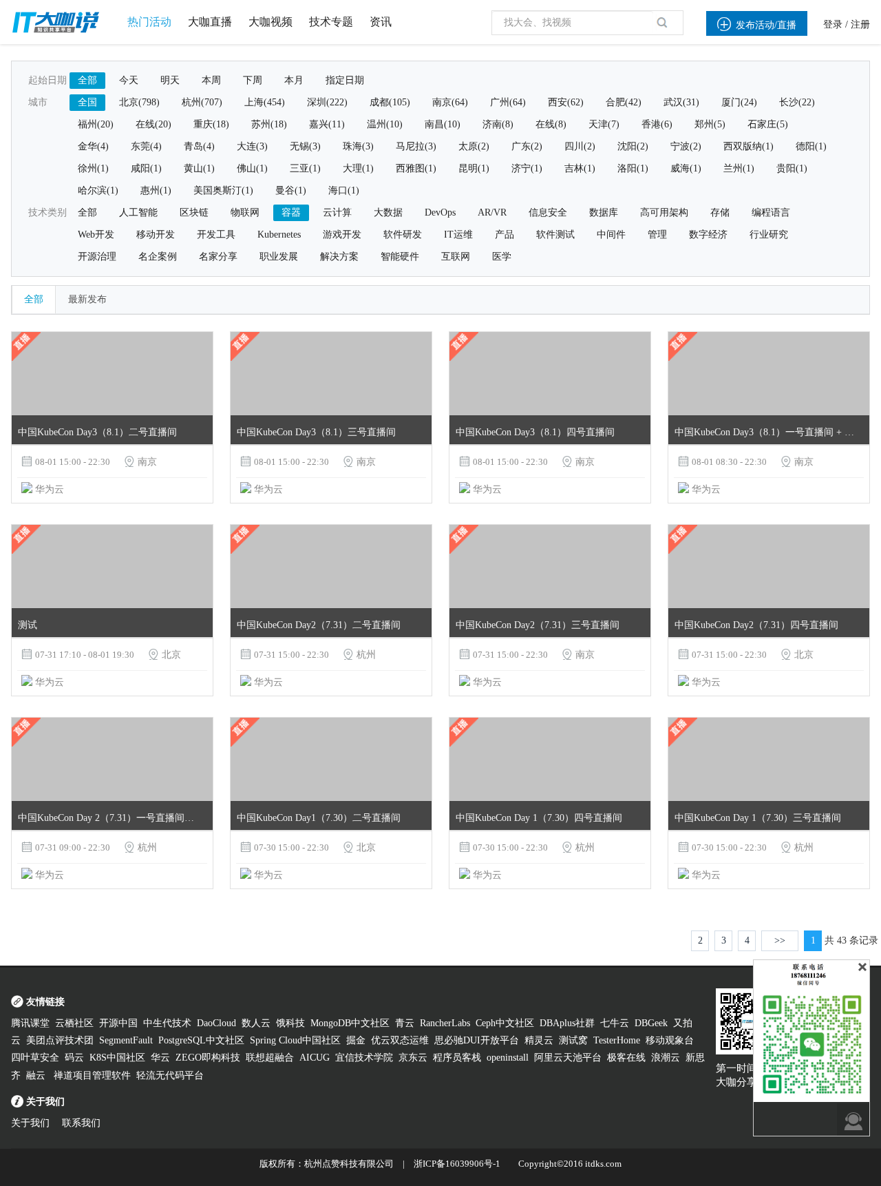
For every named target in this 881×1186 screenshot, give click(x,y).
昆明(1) (473, 168)
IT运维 (458, 234)
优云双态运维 (400, 1040)
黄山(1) (199, 168)
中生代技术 (167, 1023)
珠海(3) (358, 146)
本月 (294, 80)
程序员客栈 (457, 1057)
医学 (501, 256)
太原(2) (473, 146)
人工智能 (138, 212)
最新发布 (87, 299)
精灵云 (538, 1040)
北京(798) (139, 102)
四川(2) (579, 146)
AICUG (314, 1057)
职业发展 (278, 256)
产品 (504, 234)
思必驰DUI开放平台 (476, 1040)
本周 (211, 80)
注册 (860, 24)
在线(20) (153, 124)
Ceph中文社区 (505, 1023)
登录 (832, 24)
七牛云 (614, 1023)
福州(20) (96, 124)
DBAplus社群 (567, 1023)
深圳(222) (327, 102)
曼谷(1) (290, 190)
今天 (128, 80)
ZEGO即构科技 (208, 1057)
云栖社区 (74, 1023)
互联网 (455, 256)
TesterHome (616, 1040)
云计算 (337, 212)
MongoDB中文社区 (350, 1023)
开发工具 (216, 234)
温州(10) (385, 124)
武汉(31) (681, 102)
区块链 (194, 212)
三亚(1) (305, 168)
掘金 (355, 1040)
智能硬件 (400, 256)
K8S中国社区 (117, 1057)
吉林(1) (579, 168)
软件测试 (555, 234)
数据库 (603, 212)
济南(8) (497, 124)
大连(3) (252, 146)
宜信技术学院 (364, 1057)
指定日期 (345, 80)
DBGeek (651, 1023)
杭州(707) (202, 102)
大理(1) (358, 168)
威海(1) (685, 168)
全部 (87, 80)
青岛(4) (199, 146)
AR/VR (492, 212)
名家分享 (218, 256)
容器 (291, 212)
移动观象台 (670, 1040)
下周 (252, 80)
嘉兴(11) (327, 124)
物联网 (245, 212)
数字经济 (708, 234)
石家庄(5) (767, 124)
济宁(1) (526, 168)
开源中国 (118, 1023)
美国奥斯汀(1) (223, 190)
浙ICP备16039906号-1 (457, 1163)
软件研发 (402, 234)
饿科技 (290, 1023)
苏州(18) (269, 124)
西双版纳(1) (748, 146)
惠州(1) (155, 190)
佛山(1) (252, 168)
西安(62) (566, 102)
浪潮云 (665, 1057)
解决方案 (339, 256)
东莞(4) (146, 146)
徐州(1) (93, 168)
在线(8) (550, 124)
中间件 (611, 234)
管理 (657, 234)
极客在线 (626, 1057)
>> (779, 940)
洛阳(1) (632, 168)
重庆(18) (211, 124)
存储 (720, 212)
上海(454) (264, 102)
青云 (404, 1023)
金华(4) (93, 146)
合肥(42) (623, 102)
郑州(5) (709, 124)
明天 (170, 80)
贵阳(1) (791, 168)
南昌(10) (442, 124)
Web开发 (96, 234)
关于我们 (30, 1123)
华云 (160, 1057)
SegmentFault (126, 1040)
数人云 (256, 1023)
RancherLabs (445, 1023)
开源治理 (97, 256)
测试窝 (573, 1040)
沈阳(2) (632, 146)
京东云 (413, 1057)
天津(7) (603, 124)
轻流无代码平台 (170, 1075)
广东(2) (526, 146)
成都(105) (390, 102)
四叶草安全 (35, 1057)
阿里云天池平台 (568, 1057)
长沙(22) (797, 102)
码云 (74, 1057)
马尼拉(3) (416, 146)
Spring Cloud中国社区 (295, 1040)
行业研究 (769, 234)
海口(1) (343, 190)
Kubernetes (279, 234)
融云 (37, 1075)
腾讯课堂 (30, 1023)
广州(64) (508, 102)
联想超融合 (270, 1057)
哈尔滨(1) (98, 190)
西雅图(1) (416, 168)
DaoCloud (216, 1023)
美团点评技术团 (60, 1040)
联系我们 (81, 1123)
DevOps (440, 212)
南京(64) (450, 102)
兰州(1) (738, 168)
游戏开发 (342, 234)
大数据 (388, 212)
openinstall (508, 1057)
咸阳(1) (146, 168)
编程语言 (771, 212)
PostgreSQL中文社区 (201, 1040)
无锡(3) (305, 146)
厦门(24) (739, 102)
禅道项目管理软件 (92, 1075)
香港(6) (656, 124)
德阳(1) (811, 146)
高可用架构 (664, 212)
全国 (87, 102)
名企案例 (157, 256)
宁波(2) (685, 146)
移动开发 (155, 234)
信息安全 (548, 212)
